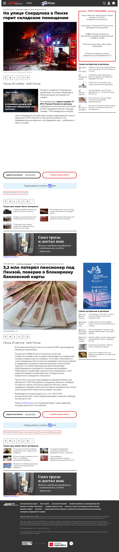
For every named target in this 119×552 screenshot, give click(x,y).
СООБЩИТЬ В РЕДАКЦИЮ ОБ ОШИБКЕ (32, 512)
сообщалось (27, 403)
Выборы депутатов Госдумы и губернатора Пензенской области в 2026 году (73, 509)
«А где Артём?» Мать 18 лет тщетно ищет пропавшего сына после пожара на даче (101, 316)
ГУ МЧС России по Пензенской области (17, 72)
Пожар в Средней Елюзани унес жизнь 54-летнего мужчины (25, 210)
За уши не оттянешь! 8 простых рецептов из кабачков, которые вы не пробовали (102, 354)
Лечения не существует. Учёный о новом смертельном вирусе (101, 346)
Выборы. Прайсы (26, 509)
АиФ (16, 331)
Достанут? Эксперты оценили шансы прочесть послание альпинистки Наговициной (102, 107)
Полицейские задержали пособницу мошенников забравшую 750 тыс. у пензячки (61, 451)
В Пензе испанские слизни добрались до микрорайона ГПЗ (97, 55)
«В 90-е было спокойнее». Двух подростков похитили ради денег (101, 83)
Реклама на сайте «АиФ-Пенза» (31, 506)
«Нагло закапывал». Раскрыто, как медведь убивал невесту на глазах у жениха (102, 331)
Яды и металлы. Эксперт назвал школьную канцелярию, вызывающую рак (100, 100)
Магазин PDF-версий (59, 504)
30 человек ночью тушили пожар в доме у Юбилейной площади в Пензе (62, 211)
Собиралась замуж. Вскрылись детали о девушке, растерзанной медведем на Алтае (100, 77)
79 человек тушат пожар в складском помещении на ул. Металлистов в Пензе (24, 226)
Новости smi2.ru (11, 257)
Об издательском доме (28, 504)
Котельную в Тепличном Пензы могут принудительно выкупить (97, 27)
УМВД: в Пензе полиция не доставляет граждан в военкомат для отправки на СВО (97, 36)
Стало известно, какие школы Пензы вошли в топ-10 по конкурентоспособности (97, 17)
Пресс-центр (44, 504)
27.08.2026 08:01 (9, 264)
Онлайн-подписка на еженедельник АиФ (84, 504)
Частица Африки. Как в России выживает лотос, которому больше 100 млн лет (101, 92)
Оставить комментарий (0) (59, 175)
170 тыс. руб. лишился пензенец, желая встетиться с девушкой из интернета (25, 451)
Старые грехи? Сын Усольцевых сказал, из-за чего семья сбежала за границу (102, 324)
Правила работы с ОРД (54, 506)
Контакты (38, 509)
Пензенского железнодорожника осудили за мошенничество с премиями (25, 465)
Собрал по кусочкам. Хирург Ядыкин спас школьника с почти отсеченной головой (102, 69)
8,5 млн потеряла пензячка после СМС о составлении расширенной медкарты (25, 458)
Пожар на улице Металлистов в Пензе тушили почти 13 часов (24, 218)
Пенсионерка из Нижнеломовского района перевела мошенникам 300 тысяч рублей (57, 459)
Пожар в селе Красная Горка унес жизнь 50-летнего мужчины (62, 218)
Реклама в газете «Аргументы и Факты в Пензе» (82, 506)
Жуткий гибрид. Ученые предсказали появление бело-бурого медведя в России (102, 339)
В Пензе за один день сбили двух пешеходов (97, 45)
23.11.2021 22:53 (8, 9)
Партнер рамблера (40, 543)
